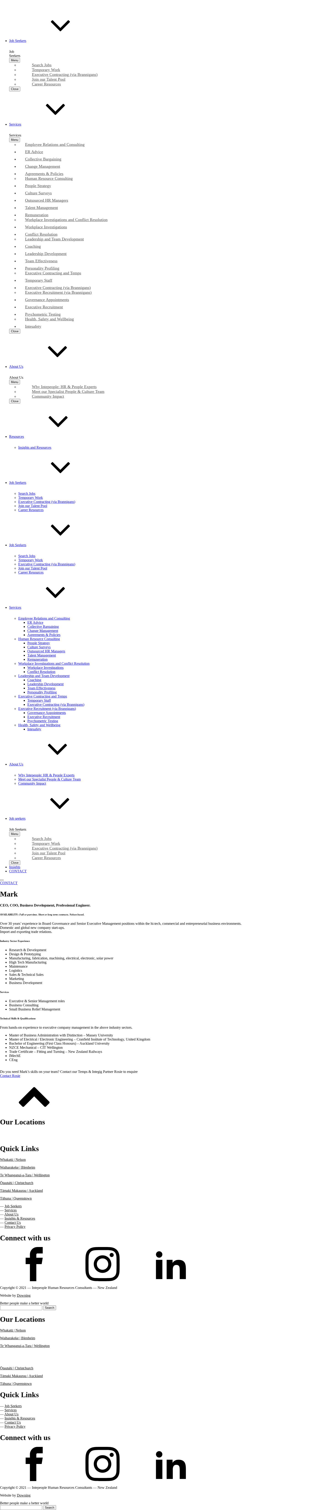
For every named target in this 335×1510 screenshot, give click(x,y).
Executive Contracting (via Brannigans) (46, 502)
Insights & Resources (20, 1218)
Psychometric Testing (42, 721)
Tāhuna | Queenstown (16, 1198)
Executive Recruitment (43, 717)
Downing (24, 1295)
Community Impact (32, 783)
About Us (11, 1214)
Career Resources (31, 510)
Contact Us (13, 1222)
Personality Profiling (42, 692)
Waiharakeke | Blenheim (17, 1167)
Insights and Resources (34, 447)
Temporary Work (30, 498)
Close (14, 89)
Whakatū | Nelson (13, 1160)
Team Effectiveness (41, 688)
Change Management (42, 631)
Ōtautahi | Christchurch (16, 1183)
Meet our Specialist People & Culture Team (49, 779)
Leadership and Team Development (44, 676)
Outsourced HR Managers (46, 651)
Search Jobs (26, 493)
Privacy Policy (15, 1227)
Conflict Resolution (41, 672)
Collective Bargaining (43, 627)
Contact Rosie (10, 1076)
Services (11, 1210)
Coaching (34, 680)
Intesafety (34, 729)
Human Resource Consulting (39, 639)
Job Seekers (13, 1206)
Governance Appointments (46, 713)
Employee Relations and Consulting (44, 618)
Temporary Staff (39, 700)
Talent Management (41, 655)
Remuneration (37, 659)
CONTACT (9, 883)
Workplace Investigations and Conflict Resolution (54, 663)
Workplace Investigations (45, 668)
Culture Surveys (39, 647)
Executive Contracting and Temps (42, 696)
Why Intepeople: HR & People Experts (46, 775)
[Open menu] (2, 880)
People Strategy (38, 643)
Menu (14, 60)
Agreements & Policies (43, 635)
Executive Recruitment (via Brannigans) (47, 709)
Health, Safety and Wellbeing (39, 725)
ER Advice (35, 622)
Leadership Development (45, 684)
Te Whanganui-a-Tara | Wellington (25, 1175)
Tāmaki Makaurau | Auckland (21, 1191)
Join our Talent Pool (32, 506)
